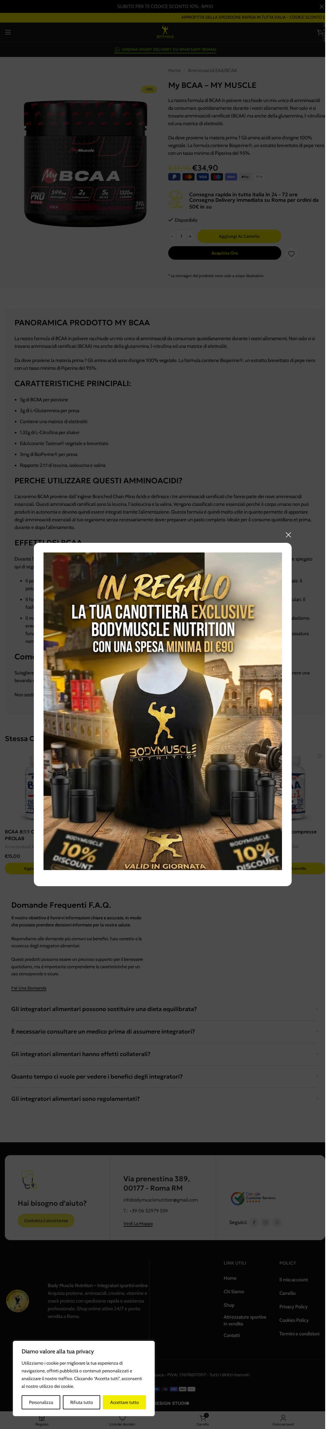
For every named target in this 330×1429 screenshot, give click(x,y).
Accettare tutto (124, 1402)
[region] (84, 1378)
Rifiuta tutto (81, 1402)
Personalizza (41, 1402)
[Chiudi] (288, 535)
